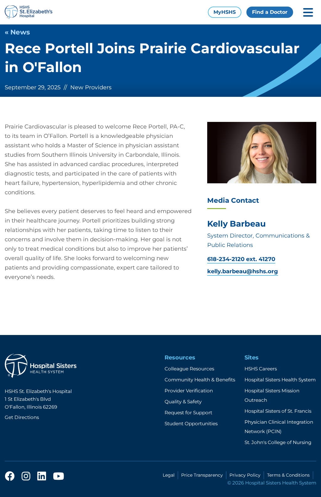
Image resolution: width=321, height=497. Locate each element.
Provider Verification (189, 391)
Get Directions (22, 417)
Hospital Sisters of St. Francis (278, 411)
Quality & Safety (183, 402)
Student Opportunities (191, 423)
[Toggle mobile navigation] (308, 12)
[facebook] (10, 476)
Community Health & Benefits (200, 380)
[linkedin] (41, 476)
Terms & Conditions (288, 475)
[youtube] (58, 476)
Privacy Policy (244, 475)
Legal (169, 475)
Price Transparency (202, 475)
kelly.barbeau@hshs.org (242, 271)
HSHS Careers (261, 369)
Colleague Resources (189, 369)
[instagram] (26, 476)
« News (17, 32)
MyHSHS (224, 12)
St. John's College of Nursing (278, 442)
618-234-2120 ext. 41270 (241, 259)
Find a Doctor (269, 12)
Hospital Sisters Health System (280, 380)
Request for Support (188, 413)
